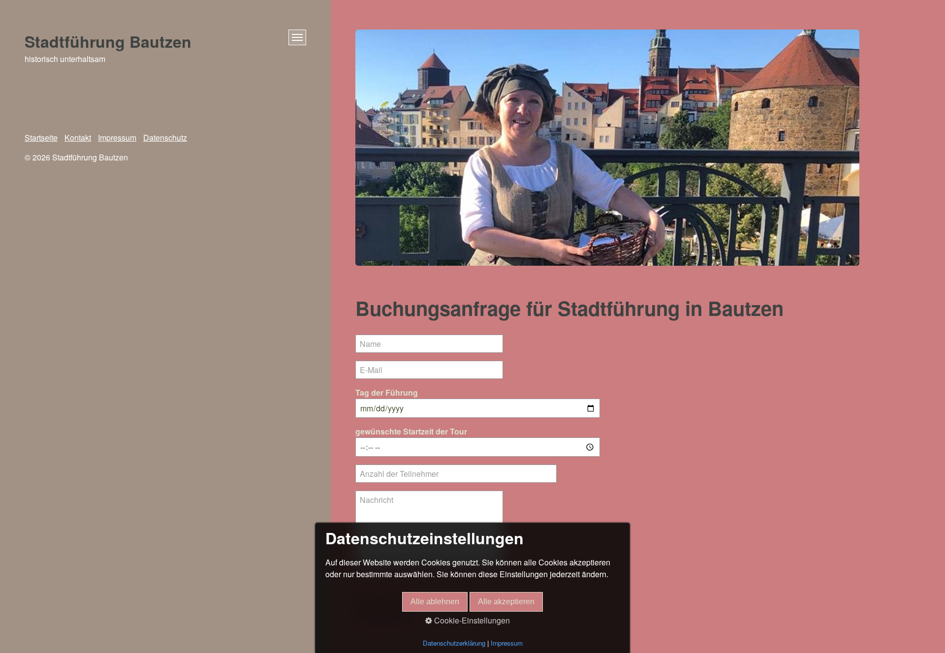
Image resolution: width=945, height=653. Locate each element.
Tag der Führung (386, 392)
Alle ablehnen (434, 601)
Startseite (41, 137)
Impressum (117, 137)
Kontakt (77, 137)
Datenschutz (165, 137)
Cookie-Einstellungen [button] (471, 620)
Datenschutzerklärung (454, 643)
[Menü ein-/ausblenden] (297, 37)
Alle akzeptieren (506, 601)
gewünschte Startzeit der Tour (411, 431)
